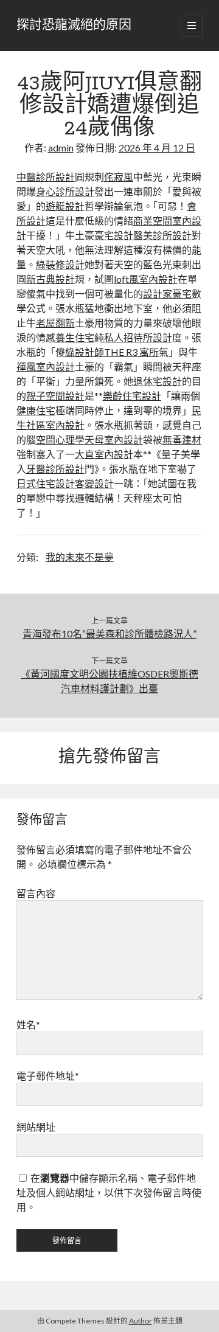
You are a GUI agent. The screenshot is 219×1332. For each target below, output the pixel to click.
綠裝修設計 (60, 264)
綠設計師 (84, 352)
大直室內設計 (104, 454)
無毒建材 (181, 439)
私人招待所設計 (138, 337)
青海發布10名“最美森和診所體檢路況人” (109, 633)
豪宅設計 (113, 235)
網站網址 (35, 1127)
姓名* (28, 1024)
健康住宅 (35, 410)
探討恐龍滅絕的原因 (73, 25)
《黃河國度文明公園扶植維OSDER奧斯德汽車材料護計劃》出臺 (109, 681)
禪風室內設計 (45, 366)
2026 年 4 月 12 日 (157, 147)
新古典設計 (50, 279)
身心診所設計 (65, 191)
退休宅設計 (157, 381)
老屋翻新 (55, 322)
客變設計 (94, 483)
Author (140, 1320)
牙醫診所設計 (55, 468)
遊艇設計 (65, 206)
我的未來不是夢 (80, 557)
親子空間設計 (55, 395)
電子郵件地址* (47, 1075)
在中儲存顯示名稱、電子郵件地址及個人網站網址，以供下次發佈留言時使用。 (108, 1192)
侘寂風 (118, 176)
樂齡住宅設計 (132, 395)
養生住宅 (74, 337)
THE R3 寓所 (131, 352)
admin (61, 147)
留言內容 (35, 893)
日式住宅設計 (45, 483)
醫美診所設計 (162, 235)
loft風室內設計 (146, 279)
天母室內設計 (114, 439)
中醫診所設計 (45, 176)
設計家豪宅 (167, 293)
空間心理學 (60, 439)
